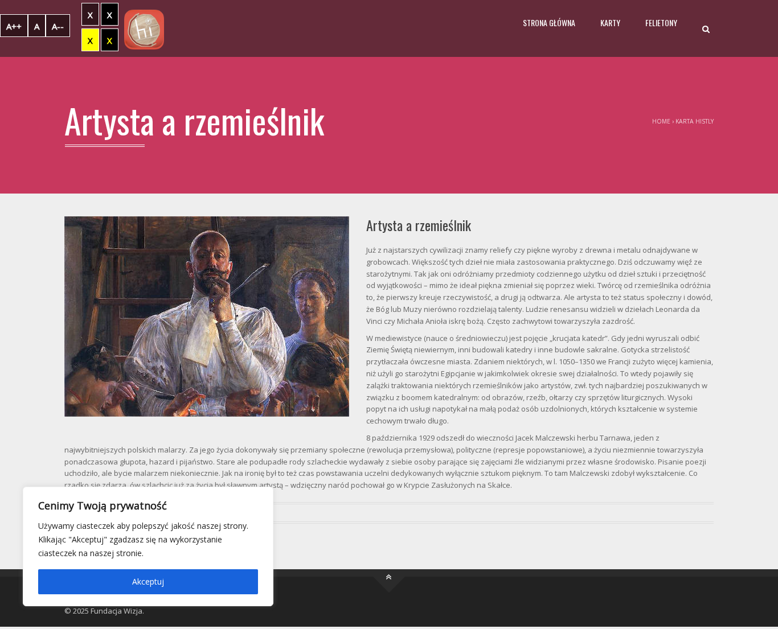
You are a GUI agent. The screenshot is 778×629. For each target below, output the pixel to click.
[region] (148, 546)
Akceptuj (148, 581)
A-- (58, 26)
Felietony (661, 22)
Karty (610, 22)
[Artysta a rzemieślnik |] (144, 28)
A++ (14, 26)
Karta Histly (694, 121)
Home (661, 121)
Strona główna (549, 22)
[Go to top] (389, 576)
